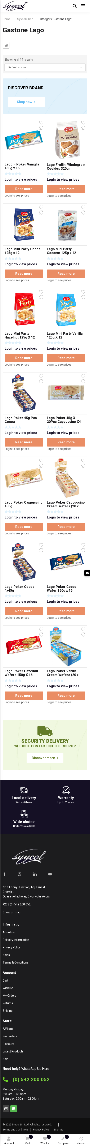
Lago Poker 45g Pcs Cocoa (21, 419)
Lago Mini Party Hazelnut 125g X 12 (20, 335)
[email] (6, 1108)
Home (6, 19)
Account (9, 1143)
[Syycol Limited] (15, 6)
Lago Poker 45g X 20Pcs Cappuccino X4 (64, 419)
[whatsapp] (13, 1108)
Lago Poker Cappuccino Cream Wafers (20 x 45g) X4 (66, 506)
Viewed (81, 1143)
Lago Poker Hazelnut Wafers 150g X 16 (21, 673)
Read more (23, 188)
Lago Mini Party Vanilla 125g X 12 (65, 335)
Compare (63, 1140)
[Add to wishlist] (41, 123)
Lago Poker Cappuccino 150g (23, 504)
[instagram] (19, 874)
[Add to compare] (41, 128)
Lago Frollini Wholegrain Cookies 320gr (66, 166)
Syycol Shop (25, 19)
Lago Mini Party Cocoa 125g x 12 (22, 251)
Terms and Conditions (15, 1130)
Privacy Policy (41, 1130)
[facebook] (4, 874)
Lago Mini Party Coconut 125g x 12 (61, 251)
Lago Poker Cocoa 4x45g (19, 588)
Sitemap (58, 1130)
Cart (28, 1140)
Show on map (12, 912)
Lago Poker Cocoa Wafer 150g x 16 (62, 588)
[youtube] (50, 874)
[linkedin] (35, 874)
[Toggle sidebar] (6, 45)
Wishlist (45, 1140)
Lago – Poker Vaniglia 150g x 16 (22, 166)
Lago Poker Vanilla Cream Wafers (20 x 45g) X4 (62, 675)
